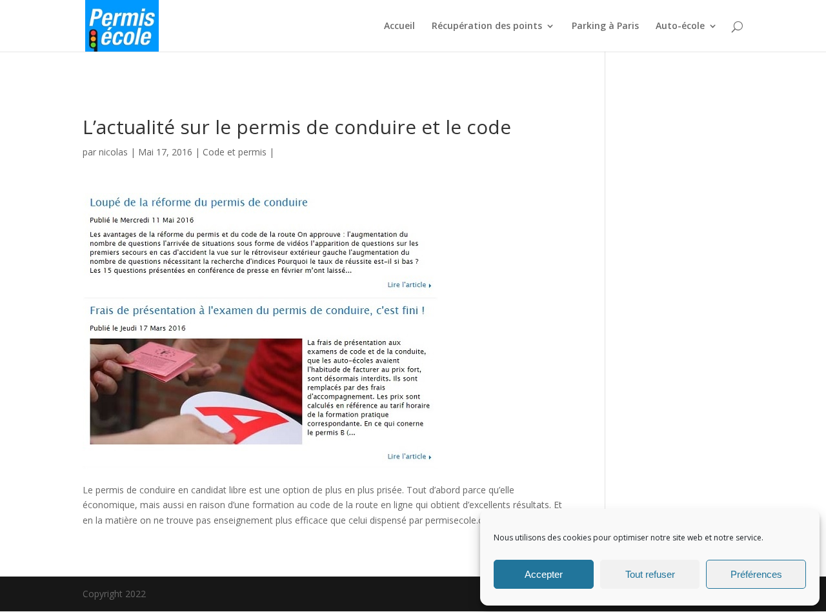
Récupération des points (487, 26)
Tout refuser (650, 574)
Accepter (544, 574)
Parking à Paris (605, 26)
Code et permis (235, 152)
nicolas (113, 152)
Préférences (756, 574)
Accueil (399, 26)
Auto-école (680, 26)
